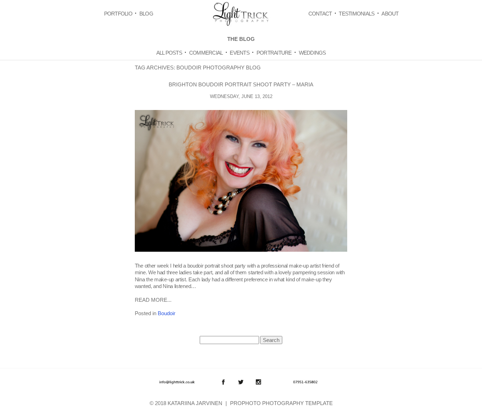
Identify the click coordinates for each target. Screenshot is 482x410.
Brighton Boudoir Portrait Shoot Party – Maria (241, 84)
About (389, 14)
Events (239, 53)
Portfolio (118, 14)
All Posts (169, 53)
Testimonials (356, 14)
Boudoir (166, 313)
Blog (146, 14)
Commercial (206, 53)
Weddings (312, 53)
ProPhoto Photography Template (281, 403)
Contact (320, 14)
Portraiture (274, 53)
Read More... (153, 300)
